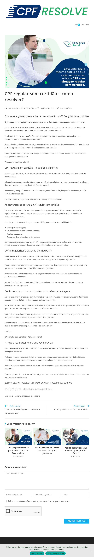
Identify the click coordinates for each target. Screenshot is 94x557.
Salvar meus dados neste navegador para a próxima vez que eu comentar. (38, 501)
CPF (10, 396)
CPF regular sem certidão (30, 396)
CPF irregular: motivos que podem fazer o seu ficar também (18, 450)
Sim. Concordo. (37, 553)
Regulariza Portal (16, 342)
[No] (91, 550)
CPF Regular (16, 396)
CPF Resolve (13, 108)
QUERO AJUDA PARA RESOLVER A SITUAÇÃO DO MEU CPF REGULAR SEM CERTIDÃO (38, 383)
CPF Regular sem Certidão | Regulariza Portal (23, 337)
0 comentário (65, 108)
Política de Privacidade (55, 553)
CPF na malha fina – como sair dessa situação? (47, 449)
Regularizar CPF (47, 108)
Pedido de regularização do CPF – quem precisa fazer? (76, 450)
